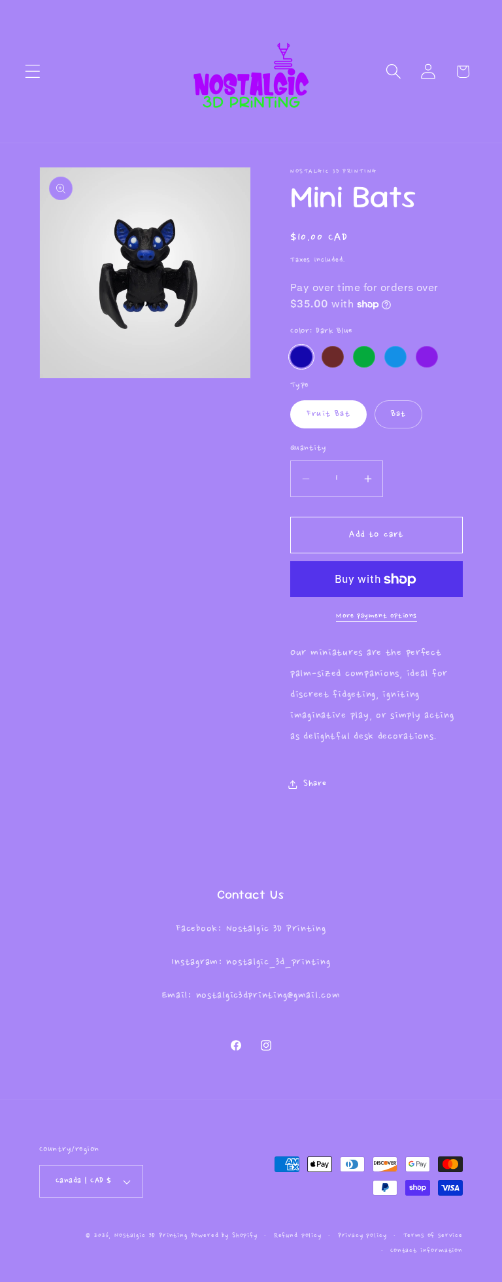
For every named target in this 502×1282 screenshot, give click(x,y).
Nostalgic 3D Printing (151, 1235)
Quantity (308, 448)
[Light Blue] (395, 357)
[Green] (364, 357)
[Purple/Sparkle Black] (427, 357)
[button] (33, 71)
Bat (399, 414)
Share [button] (315, 783)
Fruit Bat (328, 414)
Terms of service (433, 1235)
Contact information (426, 1250)
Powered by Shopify (224, 1235)
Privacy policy (362, 1235)
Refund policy (298, 1235)
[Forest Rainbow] (333, 357)
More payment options (376, 616)
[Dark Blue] (301, 357)
